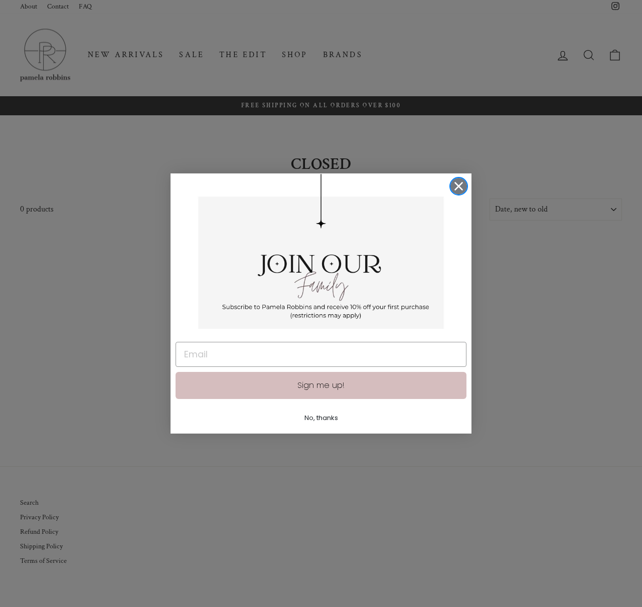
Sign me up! (321, 385)
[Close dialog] (458, 186)
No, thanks (321, 418)
